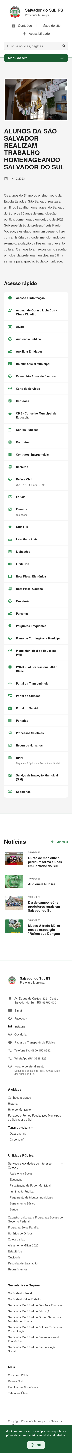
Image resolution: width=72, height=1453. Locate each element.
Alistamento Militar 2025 (23, 1245)
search (64, 46)
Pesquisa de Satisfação (23, 1263)
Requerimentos (17, 1269)
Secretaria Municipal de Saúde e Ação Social (32, 1349)
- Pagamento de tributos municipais (30, 1197)
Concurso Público (19, 1375)
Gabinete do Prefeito (21, 1293)
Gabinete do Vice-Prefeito (24, 1299)
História (13, 1103)
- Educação (15, 1179)
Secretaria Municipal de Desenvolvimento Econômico (34, 1339)
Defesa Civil (15, 1381)
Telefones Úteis (18, 1393)
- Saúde (13, 1209)
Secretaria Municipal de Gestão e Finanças (35, 1305)
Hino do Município (19, 1109)
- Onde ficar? (16, 1139)
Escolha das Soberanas (23, 1387)
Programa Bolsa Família (23, 1227)
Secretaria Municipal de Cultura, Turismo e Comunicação (35, 1329)
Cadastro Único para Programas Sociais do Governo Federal (35, 1219)
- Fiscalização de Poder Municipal (29, 1185)
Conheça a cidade (19, 1097)
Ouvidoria (14, 1257)
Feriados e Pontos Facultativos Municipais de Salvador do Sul (34, 1117)
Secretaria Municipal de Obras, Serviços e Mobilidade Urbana (34, 1319)
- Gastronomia (17, 1133)
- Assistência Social (20, 1173)
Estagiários (15, 1251)
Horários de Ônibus (20, 1233)
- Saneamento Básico (21, 1203)
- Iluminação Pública (21, 1191)
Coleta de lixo (16, 1239)
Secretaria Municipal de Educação (29, 1311)
